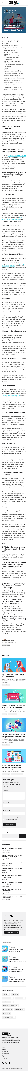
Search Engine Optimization (10, 1005)
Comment (6, 790)
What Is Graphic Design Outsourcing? (11, 40)
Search (5, 832)
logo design (17, 264)
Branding (4, 714)
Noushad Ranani (13, 946)
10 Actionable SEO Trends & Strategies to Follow (16, 950)
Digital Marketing (7, 1002)
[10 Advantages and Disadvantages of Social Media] (5, 959)
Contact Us (4, 1058)
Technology (6, 1013)
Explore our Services (12, 932)
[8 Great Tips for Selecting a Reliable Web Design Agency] (14, 756)
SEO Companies (7, 1009)
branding (12, 266)
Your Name (6, 802)
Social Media (19, 1009)
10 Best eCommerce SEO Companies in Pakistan (16, 970)
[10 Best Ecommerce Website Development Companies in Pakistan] (5, 979)
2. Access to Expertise (9, 50)
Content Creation (7, 998)
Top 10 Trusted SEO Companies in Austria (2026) (12, 896)
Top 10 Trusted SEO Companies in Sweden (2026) (12, 876)
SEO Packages (5, 1053)
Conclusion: (8, 66)
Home (3, 1047)
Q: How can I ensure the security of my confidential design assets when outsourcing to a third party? (13, 75)
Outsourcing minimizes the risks (11, 395)
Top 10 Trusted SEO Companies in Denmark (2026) (12, 890)
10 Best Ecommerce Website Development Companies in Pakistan (17, 981)
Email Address (7, 810)
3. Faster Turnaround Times (11, 52)
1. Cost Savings (8, 49)
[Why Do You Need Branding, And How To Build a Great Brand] (14, 696)
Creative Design (6, 645)
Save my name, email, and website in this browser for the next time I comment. (14, 819)
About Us (4, 1049)
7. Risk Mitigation (8, 59)
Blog (3, 1056)
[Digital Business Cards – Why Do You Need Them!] (14, 665)
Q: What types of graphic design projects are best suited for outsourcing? (14, 79)
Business (15, 994)
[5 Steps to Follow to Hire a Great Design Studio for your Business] (14, 725)
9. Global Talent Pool (9, 63)
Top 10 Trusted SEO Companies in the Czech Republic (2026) (12, 856)
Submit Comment (9, 824)
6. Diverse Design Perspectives (11, 57)
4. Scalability (7, 54)
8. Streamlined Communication (12, 61)
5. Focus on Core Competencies (12, 56)
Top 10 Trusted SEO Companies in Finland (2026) (12, 869)
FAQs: (6, 68)
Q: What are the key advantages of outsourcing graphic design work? (12, 70)
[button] (2, 3)
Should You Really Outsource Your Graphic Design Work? (12, 42)
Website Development (17, 774)
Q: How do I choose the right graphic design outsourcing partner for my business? (13, 83)
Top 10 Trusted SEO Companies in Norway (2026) (12, 883)
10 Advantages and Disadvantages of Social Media (17, 960)
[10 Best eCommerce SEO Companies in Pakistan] (5, 969)
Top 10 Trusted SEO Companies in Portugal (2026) (12, 862)
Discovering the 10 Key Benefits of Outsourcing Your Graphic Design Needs (12, 46)
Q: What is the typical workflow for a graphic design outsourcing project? (13, 88)
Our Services (5, 1051)
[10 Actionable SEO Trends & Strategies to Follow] (5, 949)
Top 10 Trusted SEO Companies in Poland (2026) (12, 849)
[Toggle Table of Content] (23, 38)
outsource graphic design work (17, 155)
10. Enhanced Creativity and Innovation (14, 64)
